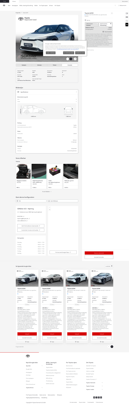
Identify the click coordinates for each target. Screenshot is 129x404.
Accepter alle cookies (80, 52)
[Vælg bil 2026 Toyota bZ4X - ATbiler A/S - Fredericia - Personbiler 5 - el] (77, 278)
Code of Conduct (91, 379)
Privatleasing (49, 381)
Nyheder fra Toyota (91, 365)
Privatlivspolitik (91, 402)
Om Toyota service (70, 371)
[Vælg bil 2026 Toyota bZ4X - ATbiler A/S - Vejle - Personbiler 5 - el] (102, 278)
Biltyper (28, 381)
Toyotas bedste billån (51, 370)
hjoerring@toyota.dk (23, 218)
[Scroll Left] (108, 346)
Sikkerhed (68, 379)
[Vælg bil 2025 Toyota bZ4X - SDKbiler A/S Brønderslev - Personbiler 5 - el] (52, 278)
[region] (63, 231)
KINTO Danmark (50, 383)
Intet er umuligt (90, 371)
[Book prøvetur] (126, 17)
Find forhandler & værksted (73, 368)
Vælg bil (27, 334)
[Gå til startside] (4, 5)
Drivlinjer (28, 375)
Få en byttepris (30, 378)
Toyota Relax (69, 382)
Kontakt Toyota (90, 374)
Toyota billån (49, 367)
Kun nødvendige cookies (68, 52)
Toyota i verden (90, 389)
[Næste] (70, 59)
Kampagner (15, 5)
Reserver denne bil (99, 253)
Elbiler (36, 5)
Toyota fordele (89, 368)
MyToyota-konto (123, 5)
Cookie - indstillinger (51, 52)
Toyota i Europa (90, 386)
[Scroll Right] (112, 346)
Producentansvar (99, 402)
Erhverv (51, 5)
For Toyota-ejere (43, 5)
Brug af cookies (82, 402)
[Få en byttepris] (126, 21)
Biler (9, 5)
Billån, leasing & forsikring (26, 5)
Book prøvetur (125, 1)
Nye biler (28, 365)
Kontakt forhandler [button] (27, 338)
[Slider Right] (37, 278)
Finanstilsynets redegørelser (53, 372)
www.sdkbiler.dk (22, 220)
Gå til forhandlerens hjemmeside (31, 226)
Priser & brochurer (30, 384)
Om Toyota (57, 5)
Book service (69, 365)
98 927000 (20, 216)
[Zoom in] (50, 208)
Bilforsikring (49, 378)
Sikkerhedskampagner (71, 384)
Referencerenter (50, 375)
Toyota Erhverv (30, 387)
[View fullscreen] (75, 59)
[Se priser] (126, 13)
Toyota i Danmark (90, 382)
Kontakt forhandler (99, 257)
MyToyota (68, 387)
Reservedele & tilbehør (72, 374)
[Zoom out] (50, 210)
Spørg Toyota (89, 376)
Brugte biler (29, 369)
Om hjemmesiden (73, 402)
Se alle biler (107, 266)
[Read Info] (23, 308)
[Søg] (115, 5)
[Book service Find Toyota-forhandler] (126, 24)
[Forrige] (67, 59)
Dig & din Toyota (70, 376)
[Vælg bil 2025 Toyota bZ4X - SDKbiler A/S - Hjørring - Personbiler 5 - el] (27, 278)
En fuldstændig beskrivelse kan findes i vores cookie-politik (67, 49)
